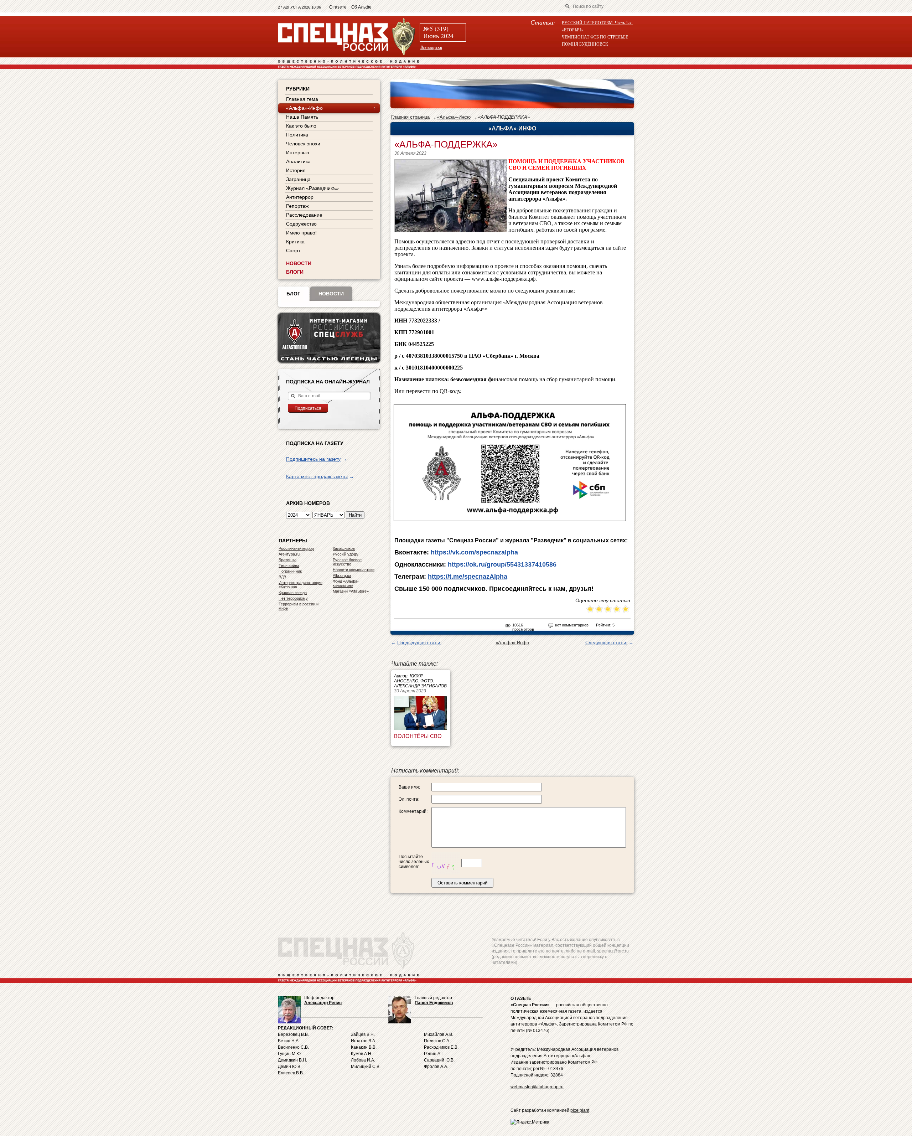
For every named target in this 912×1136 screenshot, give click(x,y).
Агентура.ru (289, 554)
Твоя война (289, 565)
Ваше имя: (409, 787)
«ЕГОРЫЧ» (572, 29)
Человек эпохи (303, 143)
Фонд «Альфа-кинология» (346, 583)
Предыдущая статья (419, 642)
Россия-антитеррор (296, 548)
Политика (297, 135)
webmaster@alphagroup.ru (537, 1086)
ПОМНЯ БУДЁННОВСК (585, 44)
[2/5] (594, 609)
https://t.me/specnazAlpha (467, 576)
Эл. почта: (409, 799)
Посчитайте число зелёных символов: (414, 861)
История (296, 170)
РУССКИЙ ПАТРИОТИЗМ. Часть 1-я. (597, 22)
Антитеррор (300, 197)
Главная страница (410, 117)
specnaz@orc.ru (613, 951)
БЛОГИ (295, 272)
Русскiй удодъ (345, 554)
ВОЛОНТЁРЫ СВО (418, 736)
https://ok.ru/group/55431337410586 (502, 564)
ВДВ (282, 577)
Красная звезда (293, 592)
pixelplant (579, 1110)
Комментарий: (413, 811)
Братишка (287, 560)
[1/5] (590, 609)
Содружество (301, 224)
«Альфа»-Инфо (454, 117)
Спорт (293, 250)
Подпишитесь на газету (313, 459)
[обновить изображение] (445, 863)
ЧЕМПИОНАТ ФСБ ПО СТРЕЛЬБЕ (595, 37)
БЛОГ (293, 293)
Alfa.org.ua (342, 575)
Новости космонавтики (353, 570)
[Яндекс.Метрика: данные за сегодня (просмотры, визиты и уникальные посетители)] (530, 1122)
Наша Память (302, 117)
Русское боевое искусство (347, 562)
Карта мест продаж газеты (317, 476)
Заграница (298, 179)
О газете (338, 7)
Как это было (301, 126)
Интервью (297, 152)
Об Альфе (361, 7)
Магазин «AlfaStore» (351, 591)
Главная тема (302, 99)
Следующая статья (606, 642)
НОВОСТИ (298, 263)
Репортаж (297, 206)
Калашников (344, 548)
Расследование (304, 215)
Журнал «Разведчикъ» (312, 188)
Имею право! (301, 233)
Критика (295, 241)
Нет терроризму (293, 598)
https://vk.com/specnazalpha (474, 552)
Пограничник (290, 571)
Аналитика (298, 161)
